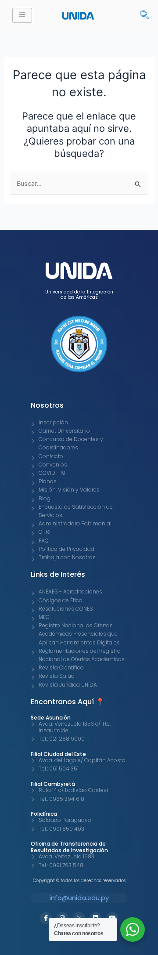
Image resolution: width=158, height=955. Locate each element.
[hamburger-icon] (22, 15)
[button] (140, 15)
